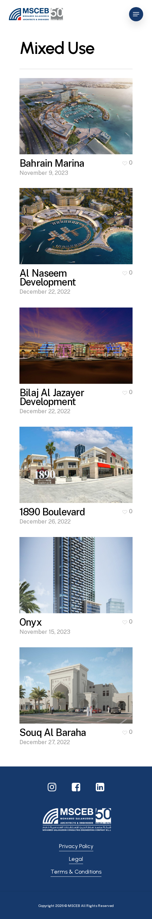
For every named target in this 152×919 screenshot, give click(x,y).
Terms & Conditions (76, 871)
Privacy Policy (76, 846)
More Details (77, 111)
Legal (76, 859)
